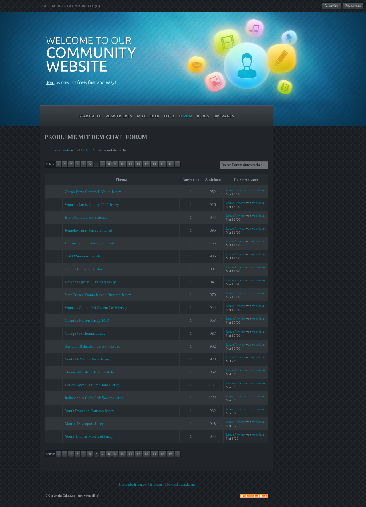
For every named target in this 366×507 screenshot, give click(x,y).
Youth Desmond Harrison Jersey (89, 411)
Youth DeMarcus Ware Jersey (87, 359)
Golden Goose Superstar (83, 269)
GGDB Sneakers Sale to (83, 256)
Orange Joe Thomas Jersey (85, 333)
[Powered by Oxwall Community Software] (254, 495)
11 (130, 164)
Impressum (157, 484)
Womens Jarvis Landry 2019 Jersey (92, 204)
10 (122, 164)
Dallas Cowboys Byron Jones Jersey (92, 385)
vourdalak (259, 190)
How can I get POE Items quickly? (91, 282)
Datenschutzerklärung (181, 484)
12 (138, 164)
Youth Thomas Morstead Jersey (89, 436)
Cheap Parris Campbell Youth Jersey (93, 192)
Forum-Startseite (57, 150)
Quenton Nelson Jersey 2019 (87, 320)
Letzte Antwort (235, 190)
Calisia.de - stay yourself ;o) (70, 6)
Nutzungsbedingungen (133, 484)
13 (146, 164)
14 (154, 164)
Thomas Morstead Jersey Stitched (91, 372)
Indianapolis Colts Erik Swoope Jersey (94, 398)
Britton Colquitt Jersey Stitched (89, 243)
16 (170, 164)
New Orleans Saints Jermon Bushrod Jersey (98, 295)
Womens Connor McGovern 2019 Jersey (96, 307)
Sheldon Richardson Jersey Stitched (92, 346)
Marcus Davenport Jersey (84, 423)
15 (162, 164)
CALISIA (81, 150)
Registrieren (353, 5)
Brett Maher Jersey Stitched (86, 217)
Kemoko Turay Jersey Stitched (88, 230)
